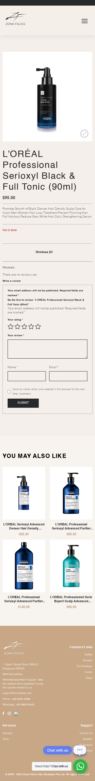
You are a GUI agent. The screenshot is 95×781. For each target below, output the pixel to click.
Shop (6, 739)
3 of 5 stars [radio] (24, 327)
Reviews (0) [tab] (44, 252)
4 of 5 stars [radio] (31, 327)
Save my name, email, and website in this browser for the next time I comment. (49, 391)
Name (13, 367)
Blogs (89, 678)
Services (7, 733)
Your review (16, 335)
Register (87, 739)
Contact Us (86, 733)
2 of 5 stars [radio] (17, 327)
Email (54, 367)
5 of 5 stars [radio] (38, 327)
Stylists (88, 654)
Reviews (87, 660)
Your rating (15, 319)
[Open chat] (79, 750)
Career (88, 672)
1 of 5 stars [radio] (11, 327)
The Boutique (84, 666)
